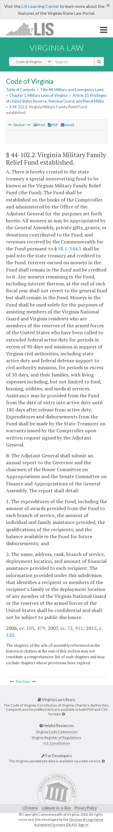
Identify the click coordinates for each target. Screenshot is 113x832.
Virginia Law (57, 47)
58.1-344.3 (69, 248)
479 (41, 628)
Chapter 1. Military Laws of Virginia (38, 95)
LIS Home (30, 808)
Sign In (83, 825)
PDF (54, 124)
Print (41, 124)
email (69, 124)
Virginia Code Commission (56, 732)
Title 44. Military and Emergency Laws (72, 89)
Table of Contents (20, 89)
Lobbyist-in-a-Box (56, 808)
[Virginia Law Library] (63, 714)
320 (10, 635)
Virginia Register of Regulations (56, 737)
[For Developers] (103, 761)
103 (30, 628)
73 (70, 628)
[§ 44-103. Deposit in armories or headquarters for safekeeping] (28, 124)
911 (79, 628)
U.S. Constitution (56, 743)
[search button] (99, 61)
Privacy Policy (85, 808)
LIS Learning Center (40, 6)
